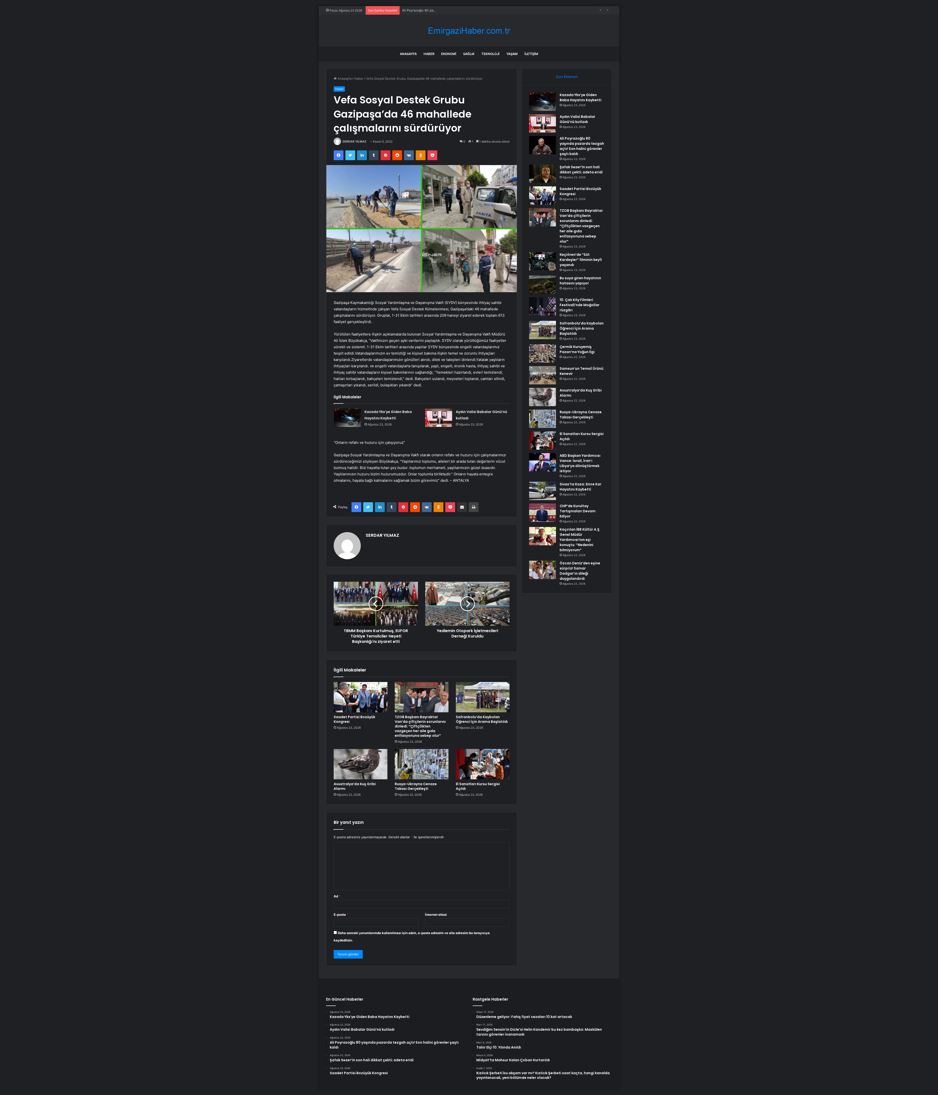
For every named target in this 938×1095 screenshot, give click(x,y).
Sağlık (469, 54)
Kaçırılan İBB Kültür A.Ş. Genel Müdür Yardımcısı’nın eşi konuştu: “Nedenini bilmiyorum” (580, 539)
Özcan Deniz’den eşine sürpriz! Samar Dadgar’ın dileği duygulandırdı (580, 571)
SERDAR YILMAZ (354, 141)
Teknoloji (490, 54)
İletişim (531, 54)
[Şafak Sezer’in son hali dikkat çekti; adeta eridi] (542, 174)
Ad (337, 896)
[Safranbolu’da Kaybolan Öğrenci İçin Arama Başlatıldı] (483, 697)
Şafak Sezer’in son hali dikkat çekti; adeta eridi (581, 170)
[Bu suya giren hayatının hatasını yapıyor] (542, 285)
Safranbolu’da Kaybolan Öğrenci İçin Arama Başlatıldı (482, 719)
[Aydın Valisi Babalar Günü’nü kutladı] (438, 418)
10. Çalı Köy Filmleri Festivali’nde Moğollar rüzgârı (579, 305)
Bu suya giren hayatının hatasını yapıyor (580, 281)
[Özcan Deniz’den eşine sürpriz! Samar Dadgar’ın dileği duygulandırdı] (542, 570)
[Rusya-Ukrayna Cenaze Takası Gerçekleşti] (421, 764)
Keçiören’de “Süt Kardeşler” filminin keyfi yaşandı (581, 259)
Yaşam (512, 54)
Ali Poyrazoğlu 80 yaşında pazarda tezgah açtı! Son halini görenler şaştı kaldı (460, 10)
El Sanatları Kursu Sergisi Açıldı (478, 786)
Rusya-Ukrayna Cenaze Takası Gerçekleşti (416, 786)
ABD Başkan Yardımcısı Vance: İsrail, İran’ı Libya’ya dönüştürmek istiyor (580, 463)
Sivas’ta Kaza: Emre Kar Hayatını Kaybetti (580, 487)
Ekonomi (448, 54)
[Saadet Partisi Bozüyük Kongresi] (360, 697)
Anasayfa (408, 54)
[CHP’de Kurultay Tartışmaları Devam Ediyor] (542, 512)
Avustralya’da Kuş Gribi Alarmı (355, 786)
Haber (429, 54)
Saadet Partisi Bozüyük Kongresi (354, 719)
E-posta (341, 914)
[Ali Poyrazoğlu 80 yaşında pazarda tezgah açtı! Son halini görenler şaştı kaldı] (542, 145)
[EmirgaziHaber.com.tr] (469, 31)
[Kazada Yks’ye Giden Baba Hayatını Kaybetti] (347, 418)
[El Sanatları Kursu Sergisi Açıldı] (483, 764)
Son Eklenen (567, 76)
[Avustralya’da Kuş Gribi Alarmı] (360, 764)
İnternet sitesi (436, 914)
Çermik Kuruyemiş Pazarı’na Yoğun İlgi (577, 349)
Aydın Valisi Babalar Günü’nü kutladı (577, 119)
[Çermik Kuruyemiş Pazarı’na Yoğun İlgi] (542, 353)
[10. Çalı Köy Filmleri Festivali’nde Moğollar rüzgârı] (542, 306)
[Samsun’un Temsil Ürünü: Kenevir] (542, 375)
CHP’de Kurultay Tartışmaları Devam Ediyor (578, 511)
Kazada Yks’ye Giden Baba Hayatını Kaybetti (580, 97)
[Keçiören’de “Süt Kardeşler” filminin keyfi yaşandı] (542, 261)
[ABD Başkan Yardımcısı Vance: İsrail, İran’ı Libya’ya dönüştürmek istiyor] (542, 462)
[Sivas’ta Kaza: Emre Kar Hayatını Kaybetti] (542, 491)
